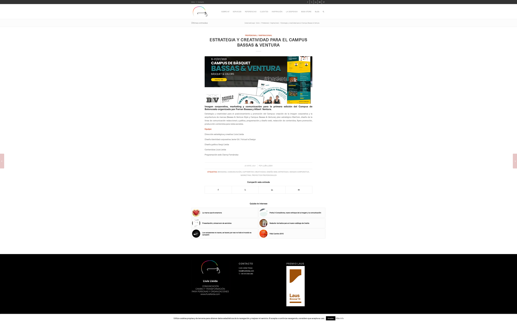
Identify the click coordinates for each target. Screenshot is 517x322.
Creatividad (260, 171)
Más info (340, 318)
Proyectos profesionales (264, 175)
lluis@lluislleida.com (246, 270)
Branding (222, 171)
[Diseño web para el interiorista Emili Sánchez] (2, 161)
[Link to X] (312, 2)
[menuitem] (193, 2)
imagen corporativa (299, 171)
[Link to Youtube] (320, 2)
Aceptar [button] (331, 318)
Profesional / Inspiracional (258, 35)
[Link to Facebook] (308, 2)
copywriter (248, 171)
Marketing (246, 175)
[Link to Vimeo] (324, 2)
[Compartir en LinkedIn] (272, 190)
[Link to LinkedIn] (316, 2)
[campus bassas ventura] (258, 80)
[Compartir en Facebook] (218, 190)
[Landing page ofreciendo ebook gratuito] (515, 161)
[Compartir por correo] (299, 190)
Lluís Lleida (267, 165)
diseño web (272, 171)
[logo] (200, 11)
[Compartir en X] (245, 190)
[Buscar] (323, 11)
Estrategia (283, 171)
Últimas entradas (199, 22)
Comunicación (235, 171)
